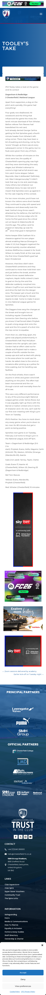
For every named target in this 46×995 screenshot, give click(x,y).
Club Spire (9, 888)
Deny (23, 979)
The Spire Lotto (11, 898)
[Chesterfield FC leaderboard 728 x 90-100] (23, 80)
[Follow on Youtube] (30, 837)
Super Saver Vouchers (14, 891)
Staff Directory (11, 935)
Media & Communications (16, 921)
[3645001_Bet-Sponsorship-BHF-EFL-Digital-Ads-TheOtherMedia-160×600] (23, 566)
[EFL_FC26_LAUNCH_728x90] (23, 6)
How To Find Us (11, 925)
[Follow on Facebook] (16, 837)
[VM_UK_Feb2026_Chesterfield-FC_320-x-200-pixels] (23, 630)
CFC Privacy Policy (28, 992)
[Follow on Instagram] (25, 837)
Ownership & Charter (14, 939)
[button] (42, 945)
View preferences (23, 986)
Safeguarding (11, 914)
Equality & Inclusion (13, 928)
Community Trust (12, 895)
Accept (23, 972)
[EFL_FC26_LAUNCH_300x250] (23, 601)
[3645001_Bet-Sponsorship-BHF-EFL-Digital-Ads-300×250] (23, 666)
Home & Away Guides (14, 932)
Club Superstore (12, 884)
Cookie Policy (15, 992)
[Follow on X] (21, 837)
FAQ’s (7, 918)
